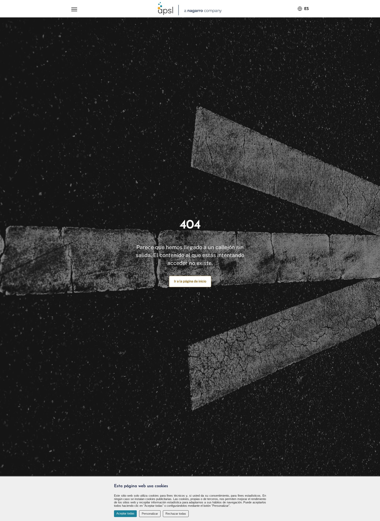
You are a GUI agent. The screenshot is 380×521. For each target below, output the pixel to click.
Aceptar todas (125, 513)
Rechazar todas (175, 513)
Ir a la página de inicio (190, 281)
